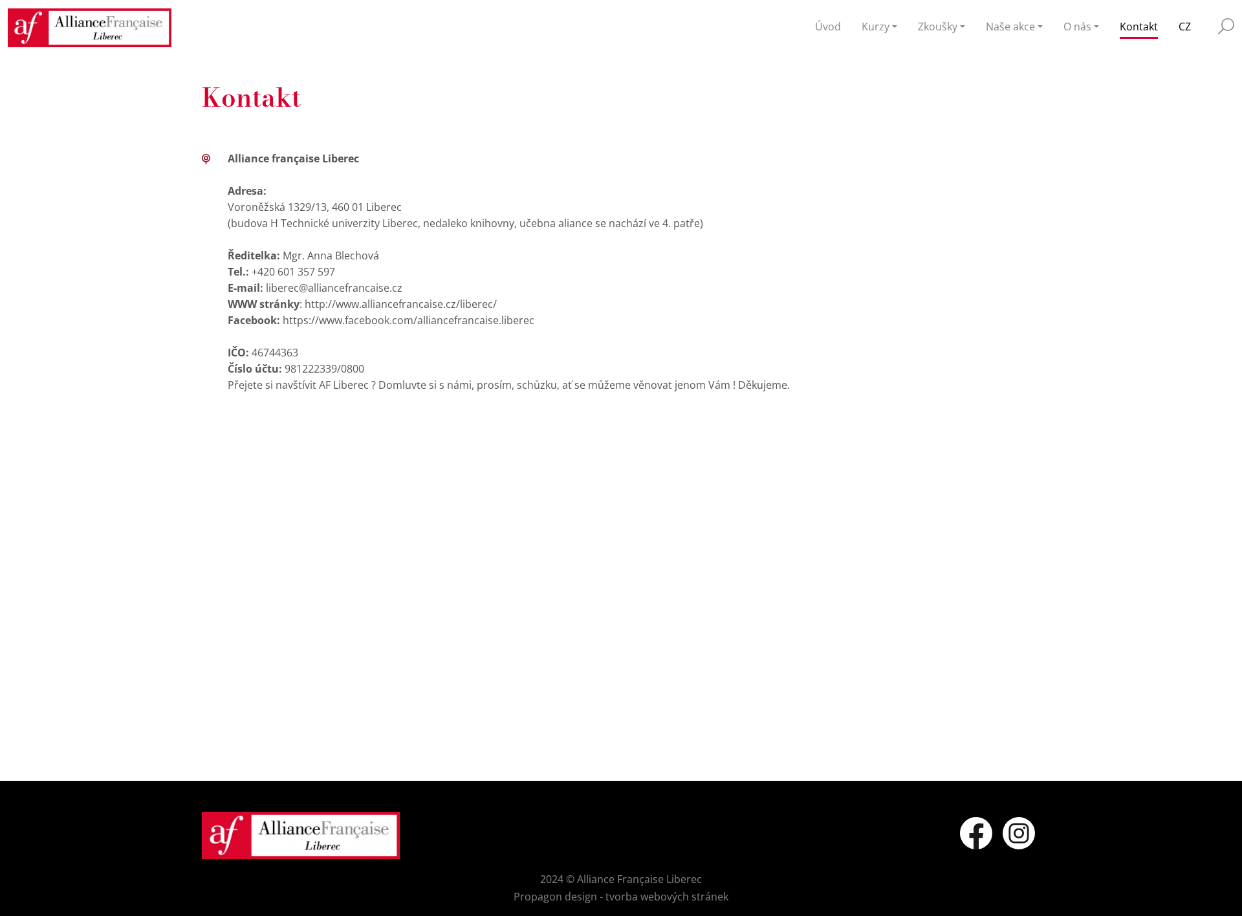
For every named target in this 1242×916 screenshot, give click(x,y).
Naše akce (1010, 26)
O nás (1077, 26)
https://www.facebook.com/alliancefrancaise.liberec (408, 320)
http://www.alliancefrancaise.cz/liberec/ (401, 304)
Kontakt (1139, 26)
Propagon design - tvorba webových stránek (621, 896)
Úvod (828, 26)
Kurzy (875, 26)
